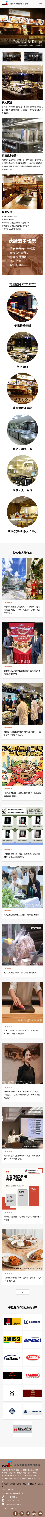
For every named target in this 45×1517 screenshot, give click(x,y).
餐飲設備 (32, 1484)
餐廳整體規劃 (22, 325)
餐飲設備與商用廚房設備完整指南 (15, 1484)
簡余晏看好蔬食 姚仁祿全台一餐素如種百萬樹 (21, 915)
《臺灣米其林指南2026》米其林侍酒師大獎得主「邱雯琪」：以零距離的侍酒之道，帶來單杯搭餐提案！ (22, 1095)
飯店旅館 (22, 366)
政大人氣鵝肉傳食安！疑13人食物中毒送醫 (20, 973)
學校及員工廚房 (22, 490)
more (22, 1292)
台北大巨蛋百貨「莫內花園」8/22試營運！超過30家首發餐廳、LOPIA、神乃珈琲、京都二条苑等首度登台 (22, 610)
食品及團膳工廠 (22, 449)
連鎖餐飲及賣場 (22, 407)
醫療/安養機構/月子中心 (22, 531)
